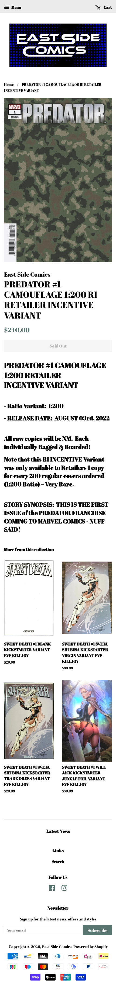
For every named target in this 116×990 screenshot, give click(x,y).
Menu (16, 7)
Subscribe (97, 930)
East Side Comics (56, 946)
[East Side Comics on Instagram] (64, 888)
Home (9, 84)
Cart (107, 7)
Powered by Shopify (90, 946)
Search (58, 861)
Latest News (58, 831)
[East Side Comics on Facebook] (52, 888)
